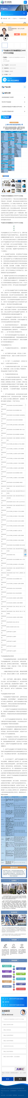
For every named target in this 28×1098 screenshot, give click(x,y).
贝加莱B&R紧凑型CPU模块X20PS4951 (12, 106)
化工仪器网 (9, 1095)
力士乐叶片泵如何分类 (7, 111)
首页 (9, 18)
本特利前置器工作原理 (7, 97)
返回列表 (7, 1002)
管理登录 (15, 1095)
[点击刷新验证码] (19, 1069)
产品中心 (15, 18)
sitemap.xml (21, 1095)
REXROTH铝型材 (6, 102)
